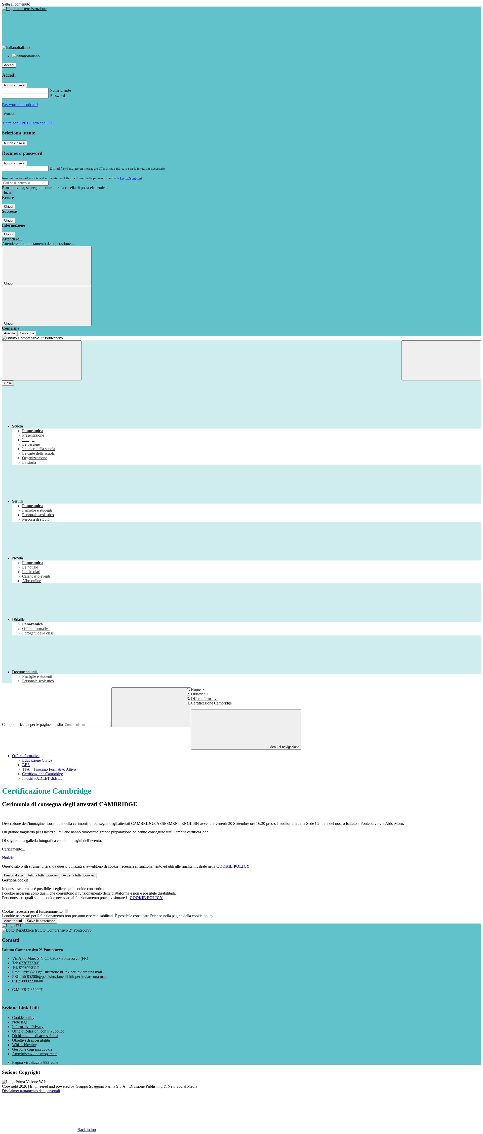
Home (196, 689)
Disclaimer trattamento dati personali (31, 1091)
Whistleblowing (24, 1045)
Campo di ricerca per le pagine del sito (32, 724)
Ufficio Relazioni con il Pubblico (38, 1031)
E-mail (55, 168)
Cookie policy (23, 1017)
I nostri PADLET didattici (42, 778)
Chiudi (8, 206)
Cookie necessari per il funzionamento (33, 911)
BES (26, 765)
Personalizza (13, 875)
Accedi (9, 65)
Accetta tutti (79, 875)
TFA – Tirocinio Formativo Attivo (49, 769)
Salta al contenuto (16, 4)
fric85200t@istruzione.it (62, 972)
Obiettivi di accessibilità (31, 1040)
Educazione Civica (37, 760)
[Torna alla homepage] (241, 338)
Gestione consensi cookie (32, 1049)
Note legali (20, 1022)
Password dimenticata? (20, 104)
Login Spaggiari (131, 178)
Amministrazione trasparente (34, 1054)
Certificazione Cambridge (42, 774)
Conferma (27, 333)
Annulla (9, 333)
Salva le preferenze (41, 921)
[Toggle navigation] (42, 360)
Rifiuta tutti (43, 875)
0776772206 (29, 963)
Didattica (198, 694)
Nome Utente (60, 90)
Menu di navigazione (283, 747)
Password (57, 95)
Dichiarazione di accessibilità (35, 1036)
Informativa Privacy (28, 1026)
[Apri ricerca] (441, 360)
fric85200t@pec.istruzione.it (64, 976)
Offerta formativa (204, 698)
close (8, 383)
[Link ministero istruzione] (24, 9)
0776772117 (29, 967)
